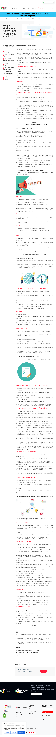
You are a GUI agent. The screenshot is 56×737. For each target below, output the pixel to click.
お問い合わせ (19, 712)
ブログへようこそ (20, 717)
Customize (7, 732)
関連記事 (6, 79)
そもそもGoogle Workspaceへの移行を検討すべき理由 (8, 60)
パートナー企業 (32, 711)
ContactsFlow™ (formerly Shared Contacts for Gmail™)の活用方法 (8, 73)
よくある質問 (19, 714)
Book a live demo (21, 705)
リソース (31, 713)
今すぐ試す (44, 671)
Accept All (21, 732)
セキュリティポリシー (36, 728)
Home (4, 18)
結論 (6, 76)
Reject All (14, 732)
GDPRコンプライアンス (30, 728)
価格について (32, 709)
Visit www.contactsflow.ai (36, 694)
